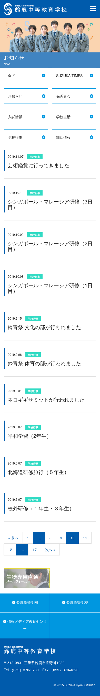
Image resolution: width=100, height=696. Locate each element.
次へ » (50, 549)
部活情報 (63, 137)
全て (11, 75)
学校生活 (63, 116)
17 (35, 549)
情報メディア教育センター (27, 625)
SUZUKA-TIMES (69, 75)
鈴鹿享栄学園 (27, 602)
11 (85, 537)
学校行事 (15, 137)
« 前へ (13, 537)
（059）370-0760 (24, 669)
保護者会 (63, 96)
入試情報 (15, 116)
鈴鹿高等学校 (77, 602)
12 (10, 549)
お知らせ (15, 96)
